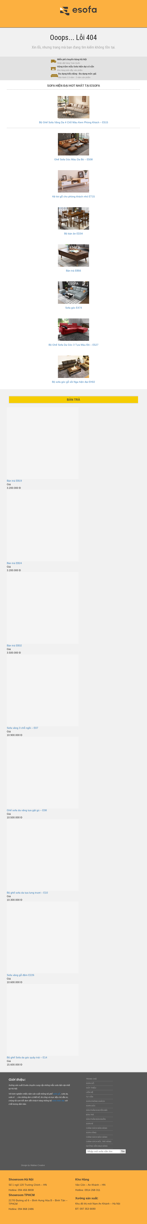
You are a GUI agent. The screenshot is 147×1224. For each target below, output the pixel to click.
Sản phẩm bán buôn (96, 1119)
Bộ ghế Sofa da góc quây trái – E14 (27, 1057)
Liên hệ (89, 1092)
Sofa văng (91, 1133)
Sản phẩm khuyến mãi (96, 1110)
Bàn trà (90, 1115)
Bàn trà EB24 (14, 563)
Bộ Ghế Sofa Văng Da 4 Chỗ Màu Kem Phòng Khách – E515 (73, 122)
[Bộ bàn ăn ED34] (73, 218)
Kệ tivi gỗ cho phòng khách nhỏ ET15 (73, 196)
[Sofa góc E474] (73, 292)
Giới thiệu (91, 1088)
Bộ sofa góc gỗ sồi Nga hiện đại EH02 (73, 381)
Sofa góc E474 (73, 307)
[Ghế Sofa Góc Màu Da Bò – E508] (73, 144)
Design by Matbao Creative (33, 1165)
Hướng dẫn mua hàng (97, 1146)
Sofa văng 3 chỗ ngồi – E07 (22, 727)
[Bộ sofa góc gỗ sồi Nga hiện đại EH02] (73, 367)
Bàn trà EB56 (73, 270)
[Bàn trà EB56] (73, 255)
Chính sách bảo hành (96, 1137)
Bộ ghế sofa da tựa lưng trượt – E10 (27, 892)
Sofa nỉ (89, 1124)
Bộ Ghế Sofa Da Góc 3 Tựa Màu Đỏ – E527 (73, 344)
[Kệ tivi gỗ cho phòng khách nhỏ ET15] (73, 181)
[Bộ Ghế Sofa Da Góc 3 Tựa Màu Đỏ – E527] (73, 329)
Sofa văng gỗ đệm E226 (20, 975)
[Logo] (81, 9)
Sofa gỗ (90, 1083)
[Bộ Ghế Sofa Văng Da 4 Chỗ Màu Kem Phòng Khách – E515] (73, 107)
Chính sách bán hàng (96, 1128)
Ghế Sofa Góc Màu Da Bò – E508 (73, 159)
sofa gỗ (56, 1094)
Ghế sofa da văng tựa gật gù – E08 (27, 810)
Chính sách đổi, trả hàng (98, 1142)
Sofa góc (90, 1106)
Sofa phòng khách (95, 1101)
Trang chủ (91, 1079)
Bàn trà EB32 (14, 645)
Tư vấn (89, 1097)
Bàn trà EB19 (14, 480)
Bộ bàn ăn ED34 (73, 233)
